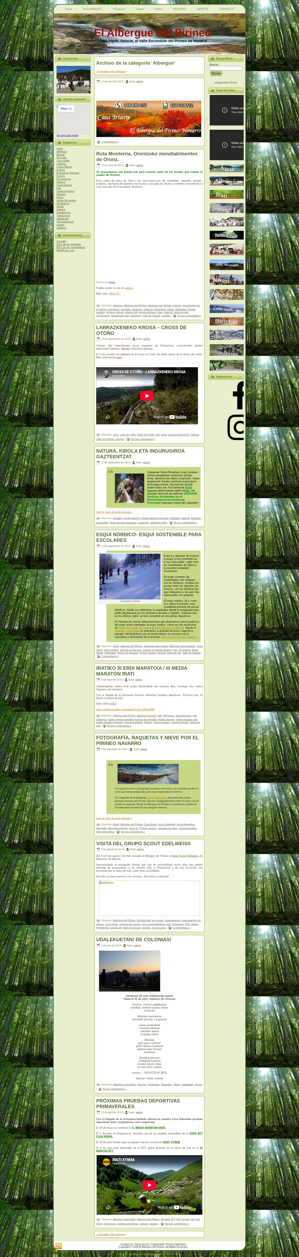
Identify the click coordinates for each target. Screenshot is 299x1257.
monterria (137, 309)
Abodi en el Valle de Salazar (135, 627)
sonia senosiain (187, 828)
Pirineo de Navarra (127, 652)
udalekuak (63, 218)
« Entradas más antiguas (111, 71)
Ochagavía (63, 203)
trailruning (135, 315)
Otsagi (99, 652)
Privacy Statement (176, 1244)
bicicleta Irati (144, 920)
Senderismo (64, 212)
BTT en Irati (183, 1219)
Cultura (61, 169)
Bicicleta (62, 157)
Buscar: (214, 64)
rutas (160, 312)
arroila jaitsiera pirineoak (155, 518)
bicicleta (165, 1219)
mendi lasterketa (133, 722)
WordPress (134, 1254)
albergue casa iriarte (124, 1084)
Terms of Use (142, 1244)
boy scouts (158, 920)
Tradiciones (63, 215)
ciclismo (176, 305)
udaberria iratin (158, 522)
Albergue (62, 151)
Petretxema (102, 927)
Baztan (61, 154)
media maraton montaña (109, 722)
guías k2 (133, 828)
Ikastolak (196, 518)
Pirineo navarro (147, 652)
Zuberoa (61, 227)
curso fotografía (166, 824)
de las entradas (69, 244)
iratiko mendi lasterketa (121, 719)
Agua (60, 148)
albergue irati (155, 305)
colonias (61, 163)
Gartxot (61, 182)
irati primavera (183, 715)
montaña (125, 309)
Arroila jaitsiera (131, 518)
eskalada (175, 518)
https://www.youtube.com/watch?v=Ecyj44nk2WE (125, 709)
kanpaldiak (102, 522)
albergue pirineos (146, 715)
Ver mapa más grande (67, 135)
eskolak (185, 518)
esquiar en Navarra (130, 650)
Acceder (61, 241)
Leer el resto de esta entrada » (114, 512)
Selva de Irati (181, 312)
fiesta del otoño (145, 435)
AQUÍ (113, 703)
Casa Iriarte (150, 824)
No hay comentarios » (189, 315)
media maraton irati (186, 719)
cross (116, 435)
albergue (118, 305)
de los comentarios (71, 247)
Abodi (116, 646)
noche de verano (66, 200)
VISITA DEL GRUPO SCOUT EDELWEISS (143, 843)
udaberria (143, 522)
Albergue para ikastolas (182, 646)
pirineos (110, 312)
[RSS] (58, 1246)
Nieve (60, 197)
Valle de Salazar (151, 315)
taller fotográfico (105, 831)
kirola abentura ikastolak (123, 522)
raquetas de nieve (168, 828)
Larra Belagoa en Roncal (169, 627)
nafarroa (148, 309)
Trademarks (157, 1244)
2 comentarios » (110, 142)
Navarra (61, 194)
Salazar (61, 209)
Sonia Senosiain (156, 797)
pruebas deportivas (128, 1223)
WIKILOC (114, 293)
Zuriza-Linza (159, 927)
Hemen (125, 348)
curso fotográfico (186, 824)
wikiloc (129, 288)
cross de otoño (128, 435)
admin (139, 81)
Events (61, 176)
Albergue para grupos (156, 646)
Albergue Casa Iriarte (127, 630)
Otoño (60, 206)
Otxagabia (110, 652)
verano (60, 224)
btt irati (167, 305)
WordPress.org (65, 250)
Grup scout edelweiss (153, 924)
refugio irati (131, 312)
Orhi (187, 924)
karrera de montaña (146, 719)
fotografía (101, 828)
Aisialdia (117, 518)
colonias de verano (129, 924)
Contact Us (127, 1244)
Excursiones (64, 179)
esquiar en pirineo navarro (157, 650)
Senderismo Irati (120, 315)
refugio (120, 312)
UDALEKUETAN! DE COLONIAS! (133, 939)
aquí (119, 357)
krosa (164, 435)
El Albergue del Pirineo (152, 33)
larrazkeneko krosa (178, 435)
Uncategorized (65, 221)
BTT (173, 1219)
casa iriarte (63, 160)
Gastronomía (64, 185)
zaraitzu (166, 315)
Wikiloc (112, 282)
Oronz (170, 309)
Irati (59, 188)
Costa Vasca (64, 166)
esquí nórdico (111, 650)
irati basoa (113, 309)
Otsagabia (181, 309)
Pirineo (148, 722)
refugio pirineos (147, 312)
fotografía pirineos (118, 828)
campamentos (172, 920)
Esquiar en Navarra (68, 172)
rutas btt (168, 312)
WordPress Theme (152, 1254)
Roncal (162, 652)
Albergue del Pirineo (135, 305)
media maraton (166, 719)
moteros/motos (65, 191)
